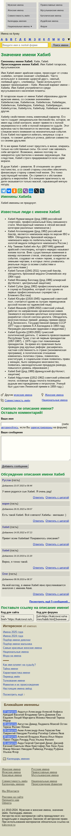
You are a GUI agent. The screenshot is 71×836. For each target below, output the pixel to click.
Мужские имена (15, 5)
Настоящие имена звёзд (17, 688)
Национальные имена (54, 400)
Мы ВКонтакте (10, 791)
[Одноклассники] (14, 190)
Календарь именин (17, 21)
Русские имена (40, 769)
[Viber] (25, 190)
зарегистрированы (41, 427)
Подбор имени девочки (16, 639)
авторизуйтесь (9, 427)
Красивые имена (12, 775)
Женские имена (15, 10)
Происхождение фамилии (46, 784)
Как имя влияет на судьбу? (19, 664)
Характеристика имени (16, 672)
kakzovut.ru (8, 824)
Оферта (6, 802)
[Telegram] (3, 190)
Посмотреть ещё (13, 694)
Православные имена (51, 5)
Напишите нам (10, 800)
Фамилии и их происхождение (21, 684)
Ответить (38, 497)
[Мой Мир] (31, 190)
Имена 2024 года (13, 635)
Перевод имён (11, 676)
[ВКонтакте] (9, 190)
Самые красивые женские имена (22, 647)
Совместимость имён (17, 400)
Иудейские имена (49, 21)
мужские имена (23, 394)
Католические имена (50, 15)
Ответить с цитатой (57, 497)
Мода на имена (12, 655)
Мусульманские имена (52, 10)
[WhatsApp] (20, 190)
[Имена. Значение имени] (2, 15)
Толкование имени (14, 680)
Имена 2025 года (13, 631)
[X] (36, 190)
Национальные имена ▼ (20, 26)
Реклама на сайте (12, 797)
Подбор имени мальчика (17, 643)
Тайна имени (10, 668)
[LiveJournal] (42, 190)
